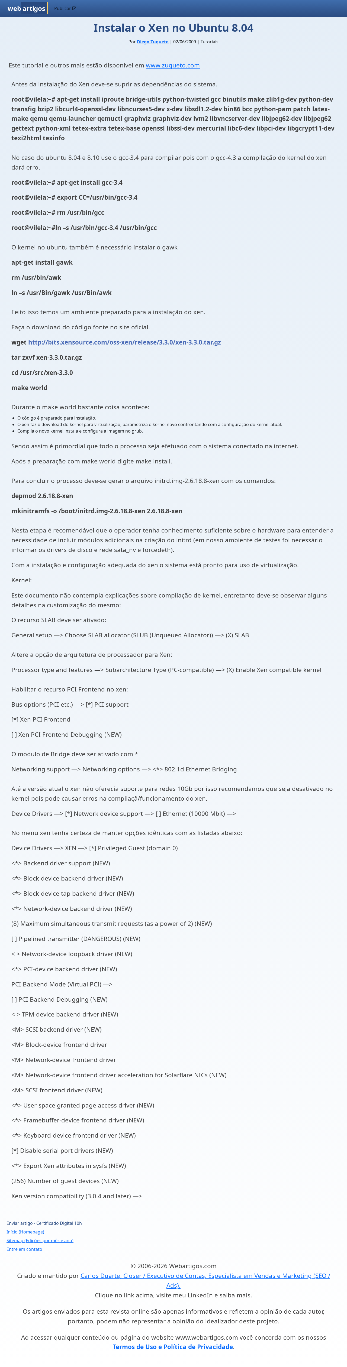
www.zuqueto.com (173, 65)
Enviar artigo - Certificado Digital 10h (44, 1223)
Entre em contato (24, 1249)
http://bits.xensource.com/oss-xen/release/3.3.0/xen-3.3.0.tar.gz (124, 342)
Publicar (63, 8)
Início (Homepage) (25, 1232)
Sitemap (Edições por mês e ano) (40, 1240)
